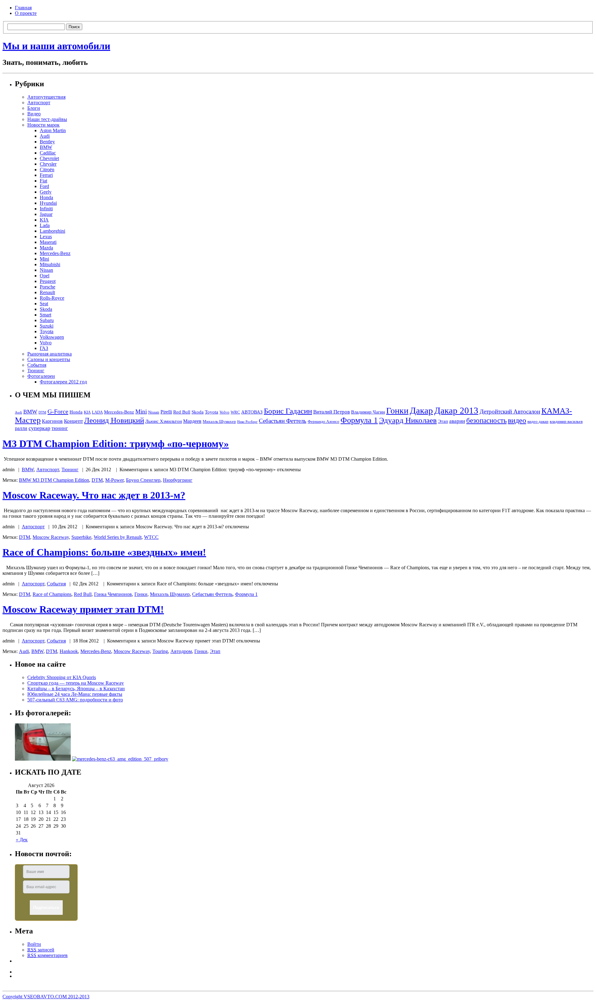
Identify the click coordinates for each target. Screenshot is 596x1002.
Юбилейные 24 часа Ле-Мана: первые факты (74, 694)
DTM (42, 412)
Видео (34, 113)
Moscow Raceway (51, 537)
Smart (45, 314)
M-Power (114, 480)
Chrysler (48, 164)
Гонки (397, 410)
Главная (23, 7)
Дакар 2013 (456, 410)
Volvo (46, 342)
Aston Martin (53, 130)
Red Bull (181, 411)
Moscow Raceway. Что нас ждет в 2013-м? (93, 495)
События (36, 365)
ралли (21, 428)
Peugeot (48, 281)
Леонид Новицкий (114, 420)
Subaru (47, 320)
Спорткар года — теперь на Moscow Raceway (75, 683)
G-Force (57, 411)
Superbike (81, 537)
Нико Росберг (247, 421)
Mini (44, 259)
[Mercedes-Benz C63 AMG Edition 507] (120, 759)
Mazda (46, 247)
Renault (47, 292)
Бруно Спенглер (143, 480)
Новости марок (43, 124)
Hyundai (48, 203)
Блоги (33, 108)
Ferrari (46, 175)
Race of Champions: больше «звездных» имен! (104, 552)
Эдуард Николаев (408, 420)
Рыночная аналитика (49, 353)
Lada (45, 225)
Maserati (48, 242)
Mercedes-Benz (55, 253)
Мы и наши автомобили (56, 45)
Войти (34, 944)
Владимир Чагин (368, 411)
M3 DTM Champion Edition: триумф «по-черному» (115, 443)
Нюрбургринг (177, 480)
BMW (46, 147)
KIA (44, 219)
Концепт (73, 421)
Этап (443, 421)
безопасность (486, 420)
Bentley (47, 141)
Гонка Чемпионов (113, 594)
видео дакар (538, 421)
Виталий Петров (331, 412)
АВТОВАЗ (252, 411)
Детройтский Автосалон (510, 411)
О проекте (26, 13)
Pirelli (166, 411)
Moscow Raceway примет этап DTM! (83, 609)
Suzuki (46, 326)
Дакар (421, 410)
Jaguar (46, 214)
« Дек (22, 839)
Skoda (46, 309)
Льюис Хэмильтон (163, 421)
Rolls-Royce (52, 298)
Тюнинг (35, 370)
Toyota (46, 331)
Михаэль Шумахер (219, 421)
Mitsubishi (50, 264)
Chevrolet (49, 158)
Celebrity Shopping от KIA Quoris (61, 677)
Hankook (69, 651)
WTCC (151, 537)
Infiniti (46, 208)
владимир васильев (566, 421)
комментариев (47, 955)
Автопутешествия (46, 97)
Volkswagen (52, 337)
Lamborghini (52, 231)
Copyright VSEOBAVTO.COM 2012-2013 (45, 996)
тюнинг (60, 428)
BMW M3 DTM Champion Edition (54, 480)
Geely (46, 192)
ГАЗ (44, 348)
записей (40, 949)
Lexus (46, 236)
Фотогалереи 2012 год (63, 381)
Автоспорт (38, 102)
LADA (97, 412)
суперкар (39, 428)
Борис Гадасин (288, 410)
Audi (45, 136)
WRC (235, 412)
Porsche (47, 286)
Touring (160, 651)
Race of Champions (52, 594)
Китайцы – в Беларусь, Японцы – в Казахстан (76, 688)
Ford (44, 186)
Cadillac (48, 152)
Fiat (43, 180)
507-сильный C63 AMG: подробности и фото (75, 699)
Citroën (47, 169)
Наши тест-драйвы (47, 119)
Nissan (46, 270)
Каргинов (52, 421)
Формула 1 (359, 420)
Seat (44, 303)
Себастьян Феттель (282, 421)
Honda (46, 197)
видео (517, 420)
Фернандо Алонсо (323, 421)
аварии (457, 421)
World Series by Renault (118, 537)
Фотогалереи (41, 376)
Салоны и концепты (48, 359)
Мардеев (192, 421)
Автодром (181, 651)
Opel (44, 275)
